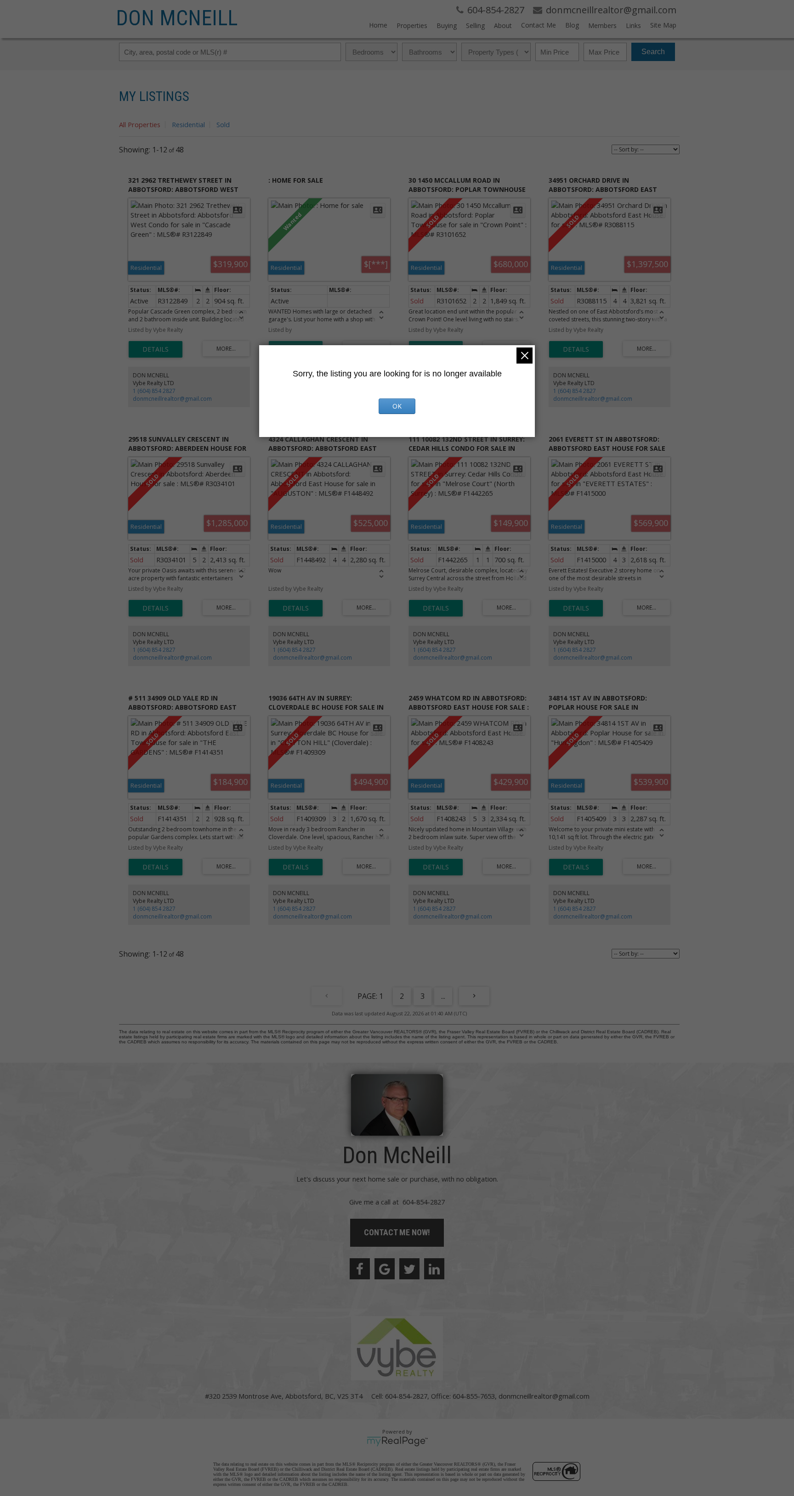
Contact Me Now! (397, 1232)
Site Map (663, 25)
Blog (572, 25)
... (443, 996)
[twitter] (409, 1268)
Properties (412, 25)
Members (602, 25)
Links (633, 25)
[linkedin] (434, 1268)
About (503, 25)
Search (653, 52)
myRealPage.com (397, 1441)
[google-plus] (384, 1268)
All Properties (139, 124)
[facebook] (360, 1268)
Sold (223, 124)
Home (378, 25)
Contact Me (538, 25)
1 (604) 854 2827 (154, 391)
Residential (188, 124)
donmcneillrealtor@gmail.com (172, 399)
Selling (475, 25)
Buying (447, 25)
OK (397, 406)
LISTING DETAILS (155, 349)
